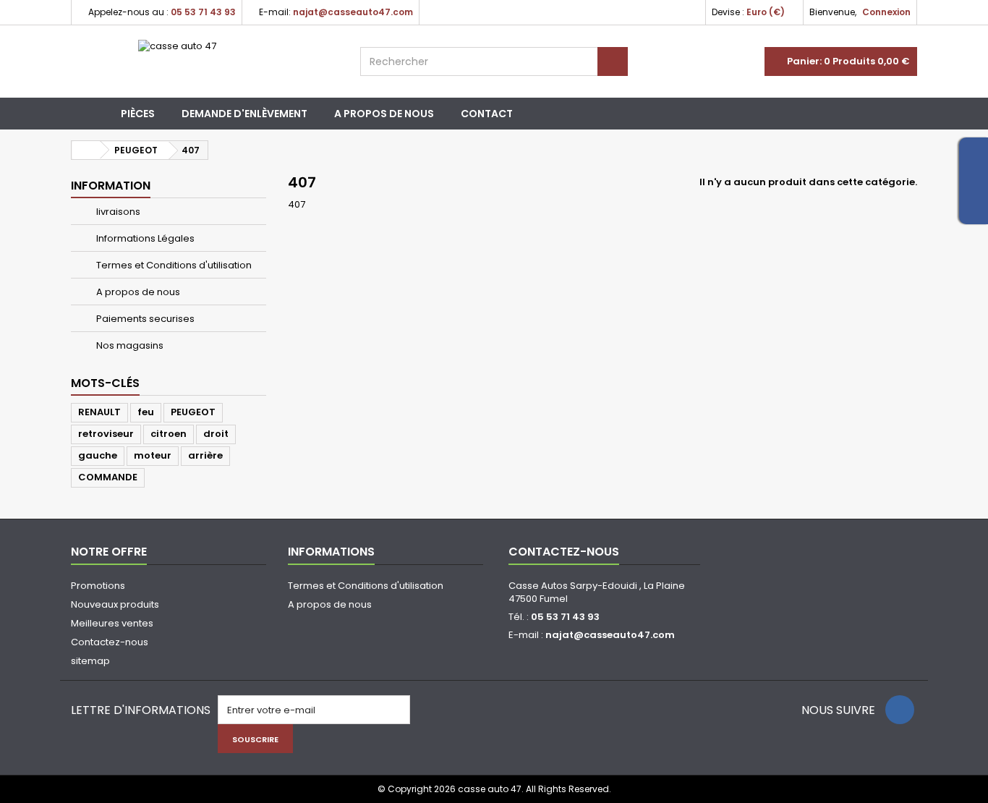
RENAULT (99, 412)
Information (110, 185)
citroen (168, 434)
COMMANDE (107, 477)
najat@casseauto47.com (610, 635)
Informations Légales (144, 238)
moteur (152, 455)
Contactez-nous (109, 642)
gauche (97, 455)
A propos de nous (384, 113)
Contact (487, 113)
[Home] (89, 113)
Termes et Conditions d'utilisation (173, 265)
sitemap (90, 661)
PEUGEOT (193, 412)
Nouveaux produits (115, 604)
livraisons (117, 211)
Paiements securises (144, 319)
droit (216, 434)
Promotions (98, 585)
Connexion (886, 12)
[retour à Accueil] (86, 150)
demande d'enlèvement (244, 113)
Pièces (138, 113)
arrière (205, 455)
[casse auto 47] (204, 61)
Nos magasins (128, 345)
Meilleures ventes (112, 623)
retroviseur (106, 434)
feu (145, 412)
